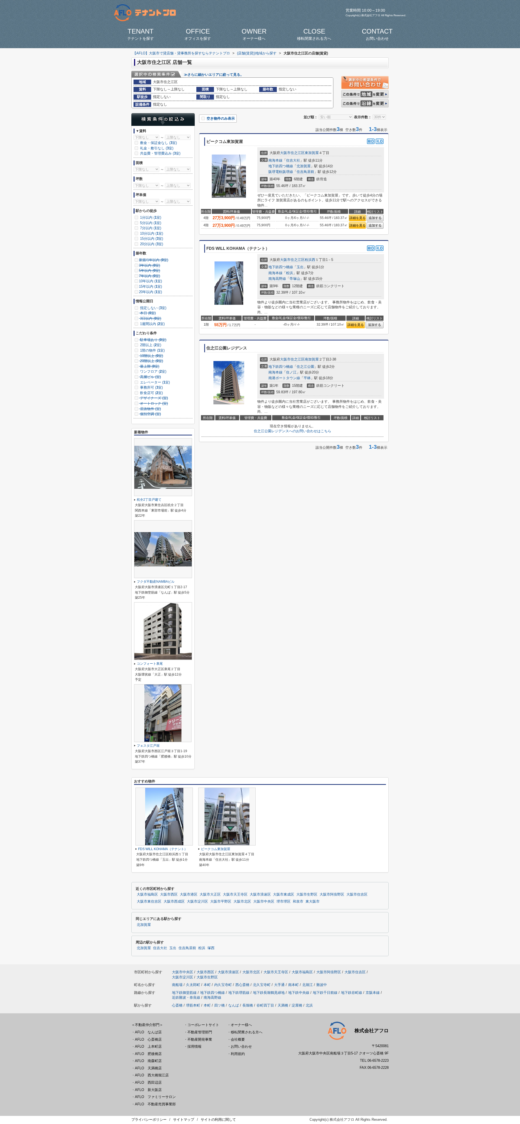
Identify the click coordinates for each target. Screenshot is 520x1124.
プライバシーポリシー (149, 1120)
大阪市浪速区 (260, 894)
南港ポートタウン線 (284, 378)
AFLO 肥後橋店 (148, 1054)
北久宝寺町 (262, 985)
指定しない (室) (152, 308)
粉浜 (289, 273)
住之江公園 (305, 367)
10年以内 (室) (150, 281)
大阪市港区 (188, 894)
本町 (207, 985)
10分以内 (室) (151, 233)
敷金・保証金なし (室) (158, 143)
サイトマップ (183, 1120)
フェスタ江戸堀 (148, 746)
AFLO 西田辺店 (148, 1082)
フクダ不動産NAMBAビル (155, 582)
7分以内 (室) (150, 228)
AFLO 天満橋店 (148, 1068)
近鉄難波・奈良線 (186, 997)
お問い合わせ (241, 1046)
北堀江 (307, 985)
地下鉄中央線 (298, 993)
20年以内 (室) (150, 292)
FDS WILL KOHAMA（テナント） (162, 849)
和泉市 (298, 901)
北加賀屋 (304, 166)
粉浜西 (310, 260)
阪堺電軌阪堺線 (280, 172)
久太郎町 (193, 985)
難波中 (321, 985)
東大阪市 (313, 901)
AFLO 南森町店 (148, 1061)
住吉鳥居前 (305, 172)
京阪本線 (373, 993)
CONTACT (377, 34)
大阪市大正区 (210, 894)
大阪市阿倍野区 (332, 894)
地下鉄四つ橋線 (280, 166)
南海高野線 (277, 279)
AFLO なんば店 (148, 1032)
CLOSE (314, 34)
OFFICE (197, 34)
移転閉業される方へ (246, 1032)
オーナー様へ (241, 1025)
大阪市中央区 (263, 901)
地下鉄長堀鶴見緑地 (269, 993)
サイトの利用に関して (218, 1120)
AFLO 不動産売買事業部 (155, 1104)
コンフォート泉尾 (150, 664)
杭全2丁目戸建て (149, 500)
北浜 (309, 1005)
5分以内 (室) (150, 223)
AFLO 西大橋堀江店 (152, 1075)
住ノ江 (291, 372)
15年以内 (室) (150, 286)
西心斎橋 (242, 985)
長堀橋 (247, 1005)
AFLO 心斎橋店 (148, 1039)
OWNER (254, 34)
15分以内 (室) (151, 239)
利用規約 (238, 1054)
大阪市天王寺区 (235, 894)
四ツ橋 (219, 1005)
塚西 (210, 948)
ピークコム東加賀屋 (215, 849)
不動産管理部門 (199, 1032)
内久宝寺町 (223, 985)
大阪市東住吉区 (149, 901)
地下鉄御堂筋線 (184, 993)
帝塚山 (295, 279)
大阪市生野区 (306, 894)
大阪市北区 (242, 901)
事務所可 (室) (151, 387)
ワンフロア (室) (152, 371)
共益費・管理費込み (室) (159, 153)
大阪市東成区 (283, 894)
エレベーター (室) (154, 382)
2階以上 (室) (150, 345)
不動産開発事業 (199, 1039)
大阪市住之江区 (292, 153)
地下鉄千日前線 (325, 993)
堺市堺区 (284, 901)
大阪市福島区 (147, 894)
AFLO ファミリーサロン (155, 1097)
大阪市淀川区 (197, 901)
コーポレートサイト (203, 1025)
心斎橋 (177, 1005)
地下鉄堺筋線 (238, 993)
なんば (233, 1005)
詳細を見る (357, 218)
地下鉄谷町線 (351, 993)
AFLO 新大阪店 (148, 1090)
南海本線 (275, 160)
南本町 (293, 985)
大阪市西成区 (174, 901)
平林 (307, 378)
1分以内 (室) (150, 217)
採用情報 (194, 1046)
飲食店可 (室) (151, 393)
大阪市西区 (169, 894)
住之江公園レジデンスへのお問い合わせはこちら (292, 431)
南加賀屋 (312, 359)
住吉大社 (293, 160)
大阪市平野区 (220, 901)
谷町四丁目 (265, 1005)
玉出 (300, 267)
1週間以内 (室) (152, 324)
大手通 (279, 985)
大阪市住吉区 (357, 894)
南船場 (177, 985)
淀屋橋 (297, 1005)
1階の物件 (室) (152, 350)
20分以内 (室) (151, 244)
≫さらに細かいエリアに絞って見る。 (214, 75)
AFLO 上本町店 (148, 1046)
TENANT (140, 34)
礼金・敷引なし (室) (156, 148)
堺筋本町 (193, 1005)
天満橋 (283, 1005)
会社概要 (238, 1039)
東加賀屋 (312, 153)
